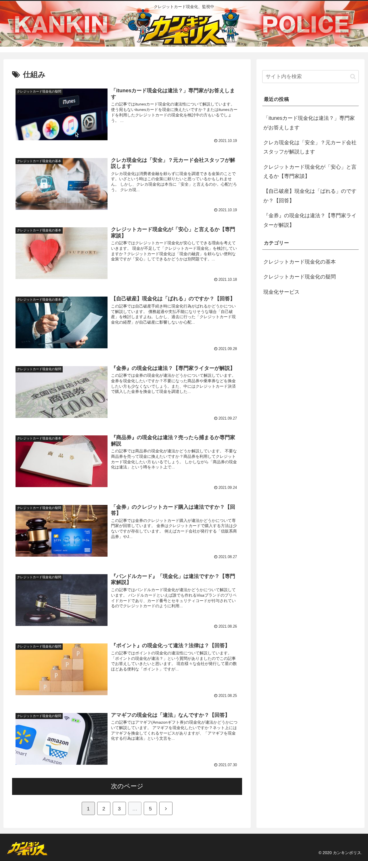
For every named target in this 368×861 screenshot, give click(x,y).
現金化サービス (281, 292)
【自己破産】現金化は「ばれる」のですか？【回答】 (309, 195)
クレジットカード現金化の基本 (299, 262)
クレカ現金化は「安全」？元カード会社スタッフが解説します (309, 147)
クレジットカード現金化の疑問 (299, 277)
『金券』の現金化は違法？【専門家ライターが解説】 (309, 220)
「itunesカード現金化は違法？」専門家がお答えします (309, 122)
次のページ (127, 786)
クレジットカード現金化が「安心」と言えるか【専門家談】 (309, 171)
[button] (353, 76)
